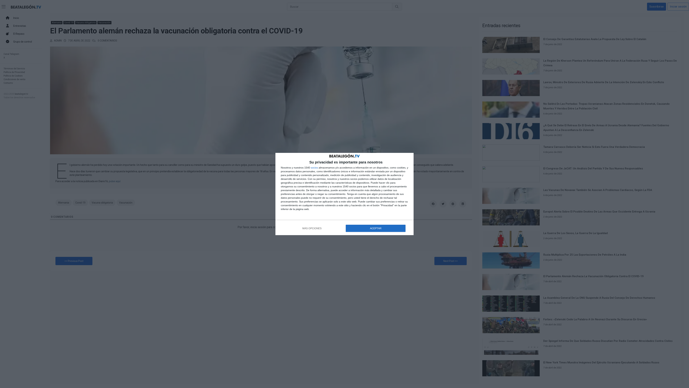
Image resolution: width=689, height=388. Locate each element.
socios (314, 167)
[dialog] (344, 194)
